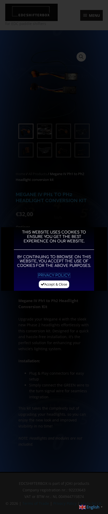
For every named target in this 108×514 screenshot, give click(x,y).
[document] (54, 257)
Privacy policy (54, 275)
